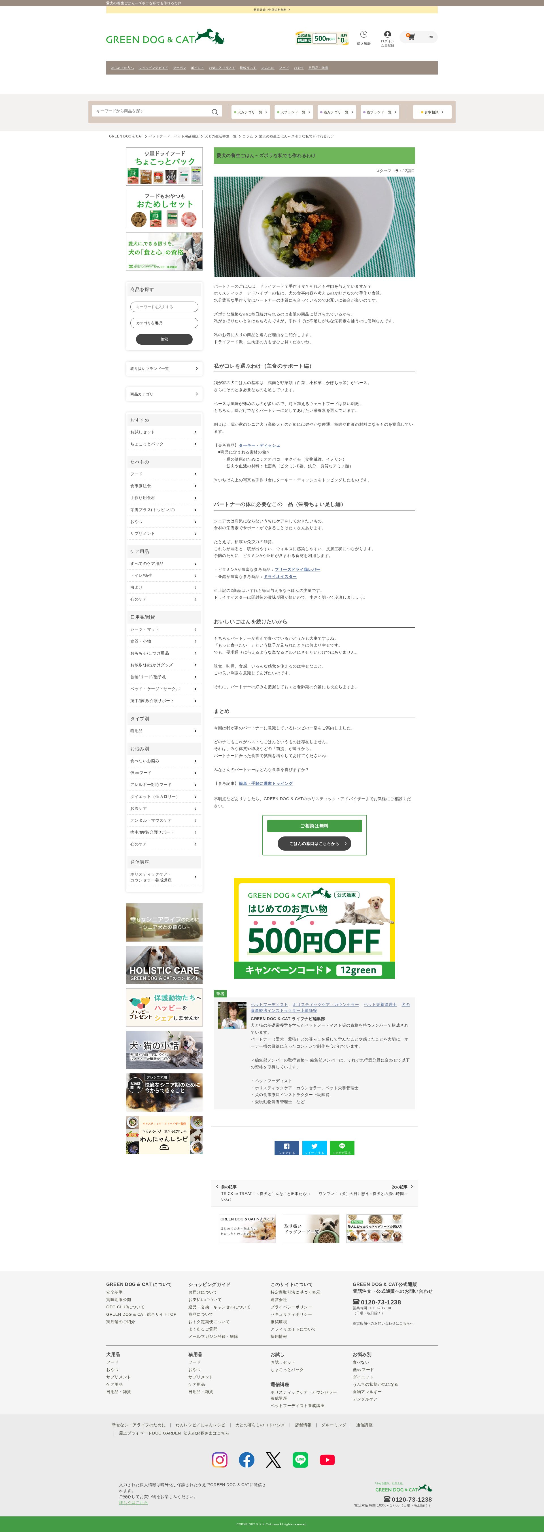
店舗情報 (303, 1425)
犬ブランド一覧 (293, 112)
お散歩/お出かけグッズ (151, 665)
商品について (200, 1314)
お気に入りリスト (222, 67)
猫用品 (136, 730)
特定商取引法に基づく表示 (295, 1292)
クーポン (179, 67)
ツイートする (314, 1152)
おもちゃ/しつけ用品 (149, 653)
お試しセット (142, 432)
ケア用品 (114, 1384)
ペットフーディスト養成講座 (297, 1405)
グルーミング (333, 1425)
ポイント (197, 67)
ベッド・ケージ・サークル (155, 688)
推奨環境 (279, 1321)
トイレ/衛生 (141, 575)
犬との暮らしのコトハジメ (260, 1425)
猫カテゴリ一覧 (336, 112)
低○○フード (141, 772)
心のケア (138, 599)
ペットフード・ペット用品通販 (174, 136)
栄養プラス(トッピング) (152, 509)
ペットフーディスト (269, 1004)
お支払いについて (205, 1299)
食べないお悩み (145, 760)
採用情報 (279, 1336)
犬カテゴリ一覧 (250, 112)
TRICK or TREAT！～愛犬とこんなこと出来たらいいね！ (265, 1193)
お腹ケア (138, 808)
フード (284, 67)
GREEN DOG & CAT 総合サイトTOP (141, 1314)
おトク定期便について (209, 1321)
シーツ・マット (145, 629)
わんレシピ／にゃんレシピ (201, 1425)
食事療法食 (140, 486)
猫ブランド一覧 (379, 112)
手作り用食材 (142, 497)
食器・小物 (140, 641)
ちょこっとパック (146, 444)
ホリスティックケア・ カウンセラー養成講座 (151, 877)
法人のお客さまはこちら (206, 1433)
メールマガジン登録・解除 (213, 1336)
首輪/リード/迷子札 (148, 677)
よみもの (268, 67)
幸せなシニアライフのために (139, 1425)
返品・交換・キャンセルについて (219, 1307)
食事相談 (431, 112)
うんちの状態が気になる (375, 1384)
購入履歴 (364, 44)
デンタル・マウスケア (151, 820)
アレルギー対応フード (151, 784)
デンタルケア (365, 1399)
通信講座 (364, 1425)
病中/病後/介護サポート (152, 700)
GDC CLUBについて (125, 1307)
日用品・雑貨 (318, 67)
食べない (361, 1362)
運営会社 (279, 1299)
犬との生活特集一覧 (221, 136)
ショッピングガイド (153, 67)
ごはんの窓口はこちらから (314, 843)
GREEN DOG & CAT (126, 136)
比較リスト (248, 67)
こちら (404, 1323)
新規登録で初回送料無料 (270, 9)
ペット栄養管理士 (380, 1004)
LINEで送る (342, 1152)
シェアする (287, 1152)
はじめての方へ (122, 67)
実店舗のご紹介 (120, 1321)
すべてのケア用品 (146, 563)
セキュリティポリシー (291, 1314)
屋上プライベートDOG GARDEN (150, 1433)
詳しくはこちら (133, 1502)
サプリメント (142, 533)
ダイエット (363, 1377)
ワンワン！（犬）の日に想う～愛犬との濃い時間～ (363, 1190)
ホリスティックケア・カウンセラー (326, 1004)
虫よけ (136, 587)
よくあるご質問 (203, 1329)
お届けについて (203, 1292)
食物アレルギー (367, 1391)
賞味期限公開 (118, 1299)
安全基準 (114, 1292)
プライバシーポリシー (291, 1307)
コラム (248, 136)
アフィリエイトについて (293, 1329)
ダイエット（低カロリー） (155, 796)
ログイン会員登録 (387, 43)
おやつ (299, 67)
